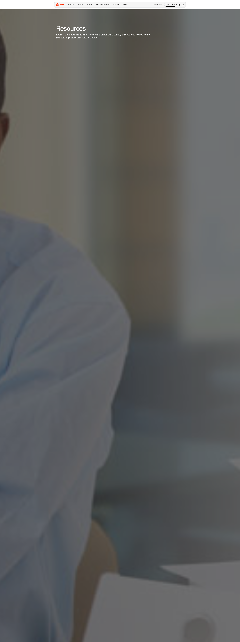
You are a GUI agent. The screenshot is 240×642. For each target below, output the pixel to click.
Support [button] (89, 4)
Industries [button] (116, 4)
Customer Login (157, 4)
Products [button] (71, 4)
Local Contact (170, 4)
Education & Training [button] (102, 4)
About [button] (125, 4)
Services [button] (80, 4)
